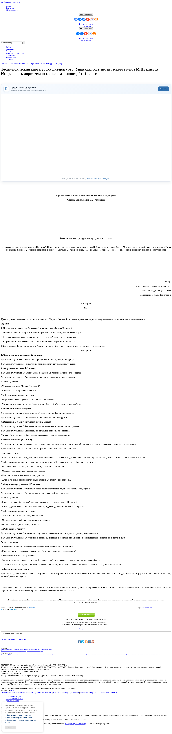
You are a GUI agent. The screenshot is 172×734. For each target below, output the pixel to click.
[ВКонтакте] (79, 641)
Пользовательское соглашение (13, 693)
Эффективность (12, 10)
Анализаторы (11, 57)
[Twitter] (82, 641)
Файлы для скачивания (19, 64)
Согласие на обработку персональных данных (98, 693)
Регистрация (86, 26)
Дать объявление (12, 701)
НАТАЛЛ (32, 607)
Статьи (8, 6)
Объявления (10, 60)
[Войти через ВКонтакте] (80, 19)
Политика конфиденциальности (66, 693)
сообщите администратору (75, 724)
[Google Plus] (92, 641)
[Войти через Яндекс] (88, 19)
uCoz (12, 690)
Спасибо (86, 615)
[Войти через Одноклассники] (96, 19)
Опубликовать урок (13, 697)
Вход (81, 629)
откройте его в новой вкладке (98, 179)
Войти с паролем (86, 24)
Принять (10, 727)
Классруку (10, 8)
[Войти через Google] (92, 19)
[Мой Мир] (89, 641)
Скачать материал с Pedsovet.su (13, 639)
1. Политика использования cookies (18, 715)
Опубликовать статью (14, 699)
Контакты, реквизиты (35, 693)
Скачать (163, 89)
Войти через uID (86, 14)
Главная (4, 64)
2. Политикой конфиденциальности (18, 718)
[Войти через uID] (76, 19)
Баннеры (48, 693)
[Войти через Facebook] (84, 19)
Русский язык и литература (42, 64)
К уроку (59, 64)
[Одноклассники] (86, 641)
